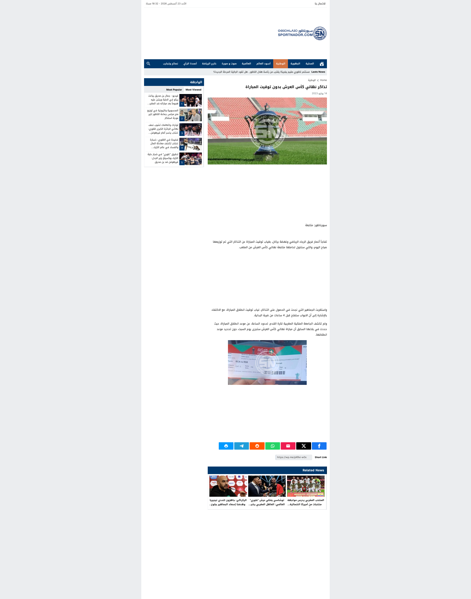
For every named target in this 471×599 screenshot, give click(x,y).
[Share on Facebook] (319, 446)
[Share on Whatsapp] (272, 446)
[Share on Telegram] (241, 446)
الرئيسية (321, 63)
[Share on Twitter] (303, 446)
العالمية (246, 63)
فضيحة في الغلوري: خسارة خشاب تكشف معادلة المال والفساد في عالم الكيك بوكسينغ (164, 145)
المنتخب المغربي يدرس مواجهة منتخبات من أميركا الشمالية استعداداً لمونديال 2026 (305, 504)
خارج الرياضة (209, 63)
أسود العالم (263, 63)
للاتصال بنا (320, 3)
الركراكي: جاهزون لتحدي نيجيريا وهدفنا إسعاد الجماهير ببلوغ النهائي (228, 504)
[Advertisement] (211, 33)
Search (148, 63)
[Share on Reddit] (257, 446)
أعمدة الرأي (190, 63)
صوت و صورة (229, 63)
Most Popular (174, 89)
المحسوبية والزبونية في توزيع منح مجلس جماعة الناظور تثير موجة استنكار (162, 114)
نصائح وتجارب (170, 63)
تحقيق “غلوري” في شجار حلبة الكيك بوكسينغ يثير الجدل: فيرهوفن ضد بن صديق (163, 158)
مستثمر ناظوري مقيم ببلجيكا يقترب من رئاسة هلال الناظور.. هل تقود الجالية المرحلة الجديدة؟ (261, 72)
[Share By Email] (288, 446)
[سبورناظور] (302, 33)
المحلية (310, 63)
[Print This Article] (226, 446)
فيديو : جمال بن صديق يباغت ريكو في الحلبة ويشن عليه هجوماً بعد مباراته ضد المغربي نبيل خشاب (162, 101)
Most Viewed (193, 89)
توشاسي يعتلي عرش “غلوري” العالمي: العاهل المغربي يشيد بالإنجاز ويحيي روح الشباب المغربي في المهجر (267, 506)
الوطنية (280, 63)
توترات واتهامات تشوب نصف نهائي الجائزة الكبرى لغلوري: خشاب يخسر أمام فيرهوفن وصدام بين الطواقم (163, 131)
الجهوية (295, 63)
